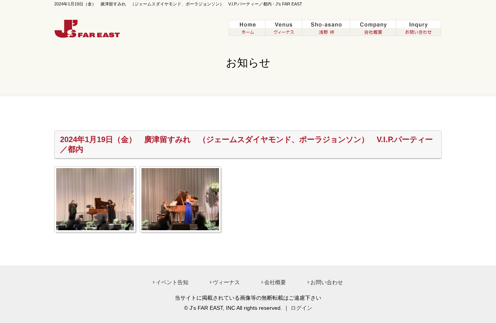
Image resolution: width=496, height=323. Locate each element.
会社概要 (275, 282)
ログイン (301, 308)
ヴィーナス (226, 282)
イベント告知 (172, 282)
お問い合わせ (326, 282)
